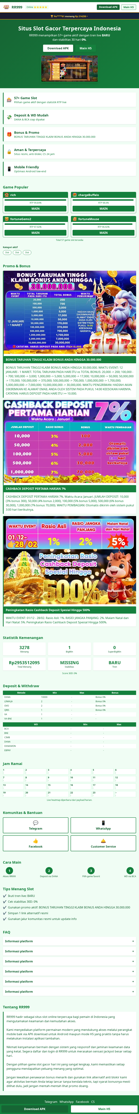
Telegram (51, 1102)
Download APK (108, 7)
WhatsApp (67, 1102)
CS (93, 1102)
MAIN (35, 209)
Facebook (82, 1102)
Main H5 (128, 7)
